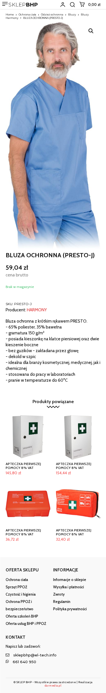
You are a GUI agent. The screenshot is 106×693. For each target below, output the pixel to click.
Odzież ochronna (52, 14)
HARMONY (37, 310)
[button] (72, 4)
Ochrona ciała (27, 14)
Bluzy (72, 14)
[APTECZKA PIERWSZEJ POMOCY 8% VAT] (28, 437)
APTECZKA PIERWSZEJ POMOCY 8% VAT (23, 466)
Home (10, 14)
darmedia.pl (53, 685)
